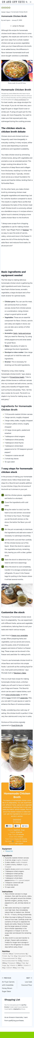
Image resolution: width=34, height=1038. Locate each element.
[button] (2, 8)
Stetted (26, 230)
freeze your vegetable (19, 635)
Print (10, 826)
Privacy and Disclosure (20, 99)
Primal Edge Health (17, 377)
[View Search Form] (26, 2)
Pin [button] (18, 826)
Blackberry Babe (20, 673)
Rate (26, 826)
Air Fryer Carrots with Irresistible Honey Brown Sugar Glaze (8, 984)
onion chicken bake (12, 695)
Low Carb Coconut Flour (26, 981)
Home (3, 12)
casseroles (24, 698)
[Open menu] (30, 2)
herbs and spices (24, 333)
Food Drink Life (17, 725)
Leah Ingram (6, 20)
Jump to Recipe (18, 26)
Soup (8, 12)
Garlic (15, 333)
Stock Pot (9, 851)
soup (9, 698)
